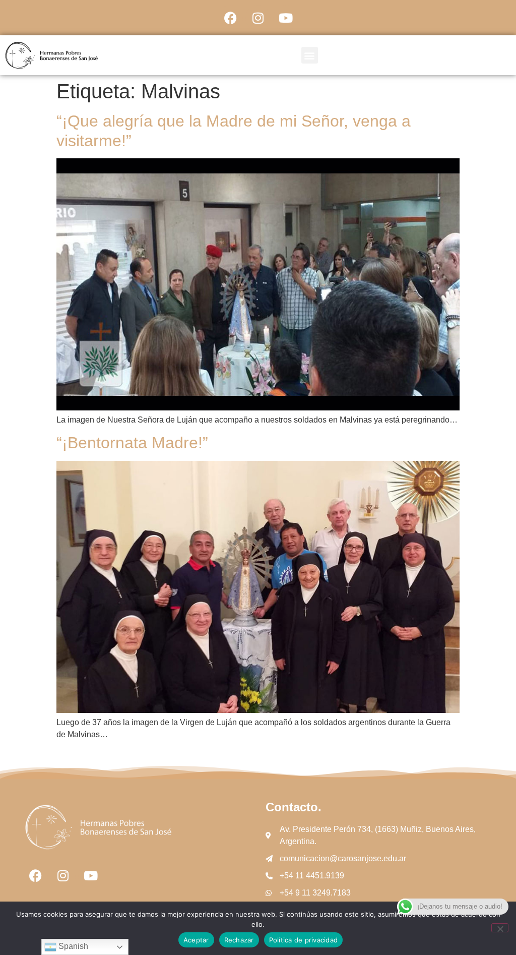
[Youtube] (285, 17)
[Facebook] (230, 17)
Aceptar (196, 940)
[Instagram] (258, 17)
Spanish (72, 946)
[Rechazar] (499, 927)
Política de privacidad (303, 940)
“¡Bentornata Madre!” (132, 443)
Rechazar (239, 940)
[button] (309, 55)
